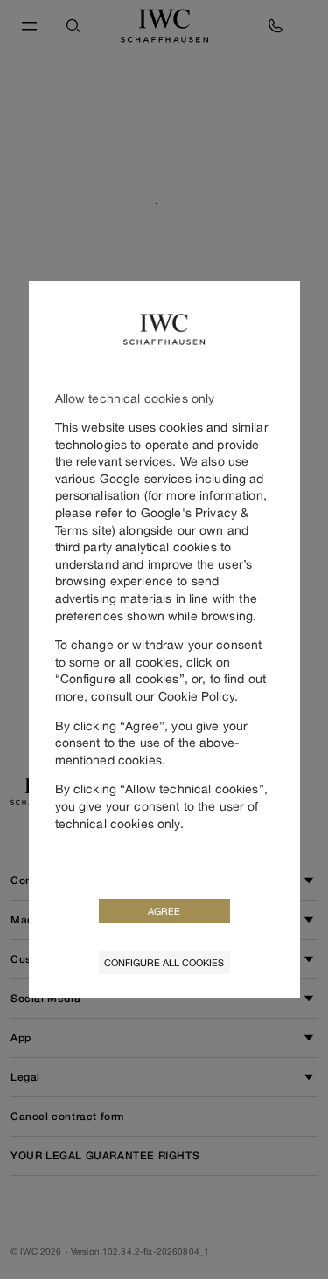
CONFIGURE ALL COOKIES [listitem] (164, 962)
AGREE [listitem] (164, 910)
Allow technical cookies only (135, 398)
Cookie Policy (194, 695)
